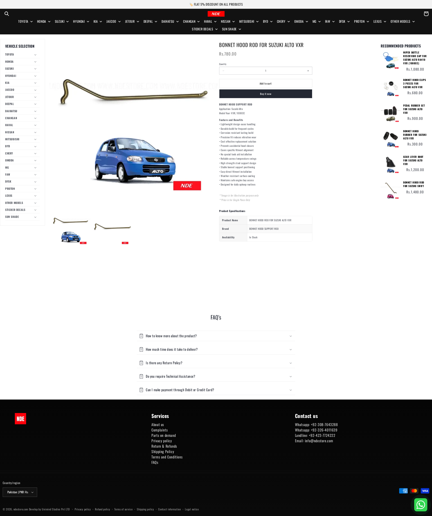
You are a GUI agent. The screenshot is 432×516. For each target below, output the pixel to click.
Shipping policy (145, 509)
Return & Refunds (164, 446)
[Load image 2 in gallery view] (113, 228)
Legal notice (192, 509)
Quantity (222, 64)
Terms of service (123, 509)
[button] (7, 14)
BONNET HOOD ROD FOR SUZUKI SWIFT (413, 184)
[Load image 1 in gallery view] (70, 228)
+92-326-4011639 (324, 430)
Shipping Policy (162, 451)
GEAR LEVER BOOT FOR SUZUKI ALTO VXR (413, 160)
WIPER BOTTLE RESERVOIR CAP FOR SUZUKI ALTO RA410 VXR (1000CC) (415, 58)
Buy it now (265, 94)
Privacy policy (161, 440)
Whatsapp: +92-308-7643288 (316, 424)
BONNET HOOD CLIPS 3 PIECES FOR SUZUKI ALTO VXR (414, 83)
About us (157, 424)
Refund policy (102, 509)
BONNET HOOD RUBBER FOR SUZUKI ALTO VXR (414, 135)
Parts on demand (163, 435)
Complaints (159, 430)
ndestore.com (21, 509)
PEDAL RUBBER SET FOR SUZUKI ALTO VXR (414, 109)
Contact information (169, 509)
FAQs (154, 462)
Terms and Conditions (166, 457)
